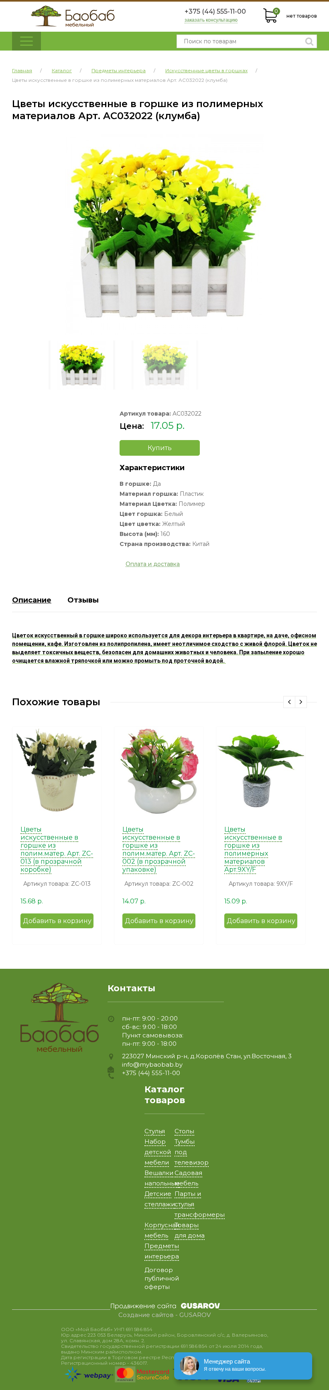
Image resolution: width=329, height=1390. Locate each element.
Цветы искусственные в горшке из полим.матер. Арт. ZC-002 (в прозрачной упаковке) (158, 849)
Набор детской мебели (157, 1152)
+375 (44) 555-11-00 (215, 11)
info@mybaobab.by (152, 1064)
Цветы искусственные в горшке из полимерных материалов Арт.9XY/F (253, 849)
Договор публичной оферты (161, 1278)
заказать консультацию (211, 20)
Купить (160, 448)
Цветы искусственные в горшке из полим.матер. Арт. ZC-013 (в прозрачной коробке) (56, 849)
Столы (184, 1131)
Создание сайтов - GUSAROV (164, 1315)
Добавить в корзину (57, 921)
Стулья (154, 1131)
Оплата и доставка (153, 564)
